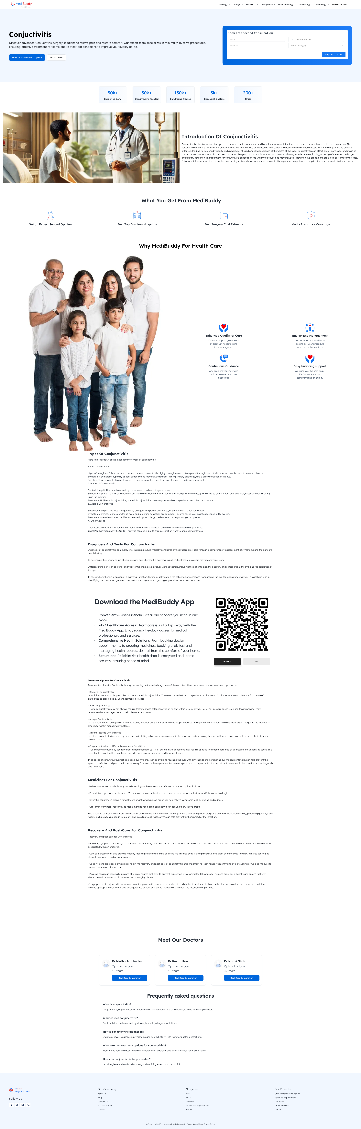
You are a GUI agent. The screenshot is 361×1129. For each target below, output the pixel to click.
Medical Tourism (339, 4)
